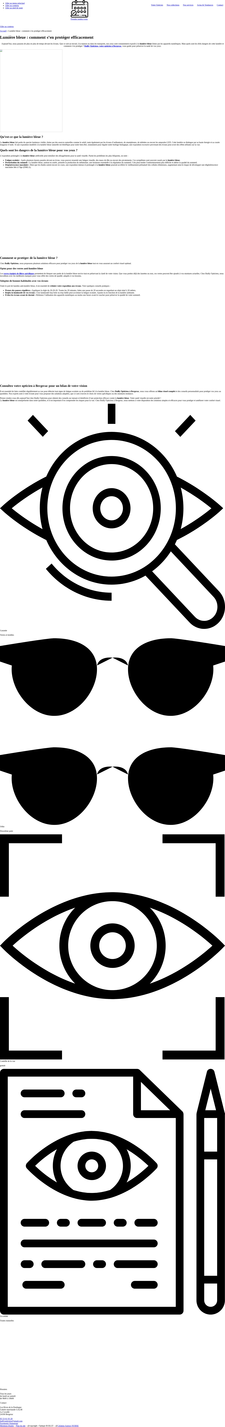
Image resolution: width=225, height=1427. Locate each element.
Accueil (3, 31)
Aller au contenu (7, 26)
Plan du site (20, 1426)
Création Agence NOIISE (68, 1426)
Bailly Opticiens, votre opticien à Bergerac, (103, 46)
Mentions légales (7, 1426)
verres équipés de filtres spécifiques (19, 273)
